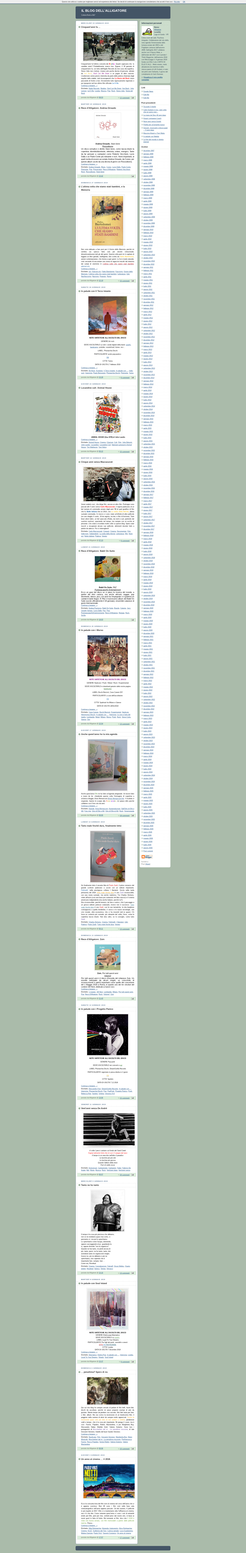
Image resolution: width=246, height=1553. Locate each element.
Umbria (101, 1094)
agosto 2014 (147, 403)
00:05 (101, 815)
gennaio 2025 (148, 788)
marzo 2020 (147, 614)
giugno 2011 (147, 283)
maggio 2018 (148, 545)
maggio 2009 (148, 204)
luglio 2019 (147, 589)
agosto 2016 (147, 479)
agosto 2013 (147, 365)
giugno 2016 (147, 472)
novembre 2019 (149, 602)
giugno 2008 (147, 170)
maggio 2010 (148, 242)
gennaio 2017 (148, 495)
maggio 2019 (148, 583)
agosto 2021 (147, 659)
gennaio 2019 (148, 570)
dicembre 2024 (148, 785)
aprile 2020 (147, 617)
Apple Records (94, 88)
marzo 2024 (147, 756)
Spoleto (95, 1094)
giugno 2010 (147, 245)
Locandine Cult (105, 445)
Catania (123, 608)
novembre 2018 (149, 564)
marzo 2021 (147, 643)
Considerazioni (100, 1266)
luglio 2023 (147, 731)
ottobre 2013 (148, 371)
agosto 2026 (147, 848)
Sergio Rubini (104, 1442)
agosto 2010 (147, 252)
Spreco (97, 1269)
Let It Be (91, 91)
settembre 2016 (149, 482)
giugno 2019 (147, 586)
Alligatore (157, 30)
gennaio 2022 (148, 674)
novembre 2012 (149, 337)
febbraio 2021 (148, 640)
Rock (113, 91)
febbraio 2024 (148, 753)
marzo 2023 (147, 718)
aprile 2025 (147, 797)
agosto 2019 (147, 592)
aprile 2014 (147, 390)
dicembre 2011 (148, 302)
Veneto (104, 536)
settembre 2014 (149, 406)
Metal (97, 717)
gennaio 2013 (148, 343)
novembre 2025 (149, 819)
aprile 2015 (147, 428)
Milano (103, 717)
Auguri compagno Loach (152, 118)
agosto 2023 (147, 734)
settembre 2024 (149, 775)
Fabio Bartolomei (108, 272)
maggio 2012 (148, 318)
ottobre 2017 (148, 523)
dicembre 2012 (148, 340)
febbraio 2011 (148, 270)
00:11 (101, 929)
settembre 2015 (149, 444)
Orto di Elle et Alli (111, 811)
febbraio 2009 (148, 195)
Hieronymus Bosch (88, 715)
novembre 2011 (149, 299)
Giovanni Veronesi (108, 1437)
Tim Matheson (92, 447)
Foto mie (87, 811)
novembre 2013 (149, 375)
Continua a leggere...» (89, 86)
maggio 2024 (148, 763)
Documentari (121, 531)
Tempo (103, 1269)
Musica (103, 91)
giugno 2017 (147, 510)
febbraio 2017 (148, 498)
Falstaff (110, 1266)
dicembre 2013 (148, 378)
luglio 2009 (147, 211)
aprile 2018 (147, 542)
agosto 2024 (147, 772)
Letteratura (121, 274)
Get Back (125, 88)
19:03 (101, 620)
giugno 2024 (147, 766)
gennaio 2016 (148, 457)
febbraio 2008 (148, 157)
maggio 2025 (148, 800)
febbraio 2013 (148, 346)
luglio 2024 (147, 769)
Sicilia (83, 615)
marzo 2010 (147, 236)
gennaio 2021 (148, 636)
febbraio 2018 (148, 535)
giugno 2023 (147, 728)
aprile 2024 (147, 760)
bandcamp (94, 347)
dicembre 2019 (148, 605)
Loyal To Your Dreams (89, 1357)
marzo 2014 (147, 387)
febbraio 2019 (148, 573)
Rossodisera (90, 172)
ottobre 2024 (148, 778)
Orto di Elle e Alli (98, 811)
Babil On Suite (107, 608)
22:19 (101, 280)
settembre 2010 (149, 255)
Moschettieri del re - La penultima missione (105, 1439)
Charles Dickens (95, 922)
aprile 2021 (147, 646)
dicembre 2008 (148, 188)
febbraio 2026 (148, 829)
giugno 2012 (147, 321)
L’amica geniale (113, 1531)
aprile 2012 (147, 315)
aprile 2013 (147, 353)
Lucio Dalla (116, 167)
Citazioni (110, 442)
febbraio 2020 (148, 611)
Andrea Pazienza (95, 608)
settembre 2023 (149, 737)
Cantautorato (102, 1168)
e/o (90, 272)
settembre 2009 (149, 217)
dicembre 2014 (148, 416)
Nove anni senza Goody (152, 121)
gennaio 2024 (148, 750)
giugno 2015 (147, 435)
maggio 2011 (148, 280)
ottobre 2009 (148, 220)
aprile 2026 (147, 835)
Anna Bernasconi (101, 809)
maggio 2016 (148, 469)
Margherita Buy (121, 1437)
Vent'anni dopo (112, 1170)
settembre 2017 (149, 520)
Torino (131, 373)
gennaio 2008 (148, 154)
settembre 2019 (149, 595)
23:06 (101, 1098)
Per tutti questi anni (126, 992)
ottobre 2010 (148, 258)
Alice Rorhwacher (125, 1528)
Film (119, 442)
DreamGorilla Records (110, 1089)
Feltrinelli (112, 922)
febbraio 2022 (148, 677)
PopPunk (110, 1091)
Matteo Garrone (87, 1533)
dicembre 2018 (148, 567)
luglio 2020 (147, 627)
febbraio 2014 (148, 384)
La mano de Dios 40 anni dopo (154, 115)
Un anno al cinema (124, 1533)
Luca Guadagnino (126, 1531)
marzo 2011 (147, 274)
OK (184, 2)
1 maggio (92, 992)
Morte (92, 1170)
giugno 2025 (147, 804)
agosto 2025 (147, 810)
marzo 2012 (147, 312)
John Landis (85, 445)
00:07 (101, 1174)
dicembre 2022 (148, 709)
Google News (148, 91)
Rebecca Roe (86, 1094)
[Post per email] (132, 98)
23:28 (101, 377)
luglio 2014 (147, 400)
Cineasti (106, 531)
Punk (114, 717)
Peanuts (103, 276)
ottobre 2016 (148, 485)
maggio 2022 (148, 687)
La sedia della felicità (107, 534)
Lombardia (90, 717)
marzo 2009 (147, 198)
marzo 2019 (147, 577)
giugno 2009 (147, 207)
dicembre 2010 (148, 264)
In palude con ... (122, 371)
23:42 (101, 176)
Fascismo (119, 272)
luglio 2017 (147, 513)
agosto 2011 (147, 289)
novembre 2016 (149, 488)
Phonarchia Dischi (113, 373)
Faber (119, 1168)
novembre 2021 (149, 668)
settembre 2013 (149, 368)
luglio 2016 (147, 476)
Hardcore (125, 712)
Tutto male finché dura (105, 924)
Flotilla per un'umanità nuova (154, 125)
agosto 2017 (147, 517)
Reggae (121, 613)
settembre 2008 (149, 179)
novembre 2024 (149, 782)
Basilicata (92, 1437)
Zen (88, 719)
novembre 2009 (149, 223)
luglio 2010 (147, 248)
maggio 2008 (148, 166)
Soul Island (109, 1357)
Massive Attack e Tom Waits (154, 133)
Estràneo (99, 371)
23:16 (101, 1273)
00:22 (101, 451)
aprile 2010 (147, 239)
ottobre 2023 (148, 741)
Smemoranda (129, 811)
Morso (108, 717)
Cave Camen (93, 712)
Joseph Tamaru (87, 611)
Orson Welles (119, 1266)
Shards (101, 1357)
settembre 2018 (149, 558)
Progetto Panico (121, 1091)
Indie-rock (84, 534)
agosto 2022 (147, 696)
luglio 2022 (147, 693)
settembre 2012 (149, 331)
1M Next (100, 992)
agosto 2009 (147, 214)
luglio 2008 (147, 173)
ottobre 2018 (148, 561)
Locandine (95, 445)
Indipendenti (93, 534)
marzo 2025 (147, 794)
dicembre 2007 (148, 151)
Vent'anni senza (124, 1170)
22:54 (101, 724)
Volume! (107, 994)
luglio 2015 (147, 438)
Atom (148, 864)
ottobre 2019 (148, 599)
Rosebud (90, 1269)
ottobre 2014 (148, 409)
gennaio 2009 (148, 192)
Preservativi (97, 169)
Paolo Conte (126, 167)
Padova (98, 536)
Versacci (110, 1269)
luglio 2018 (147, 551)
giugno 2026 (147, 842)
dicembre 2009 (148, 226)
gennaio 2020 (148, 608)
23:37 (101, 1361)
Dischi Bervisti (104, 712)
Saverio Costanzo (109, 1533)
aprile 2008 (147, 163)
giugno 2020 (147, 624)
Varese (83, 719)
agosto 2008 (147, 176)
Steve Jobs (120, 91)
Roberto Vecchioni (123, 169)
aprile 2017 (147, 504)
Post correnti (148, 851)
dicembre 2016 (148, 491)
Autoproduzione (114, 809)
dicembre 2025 (148, 823)
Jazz (129, 608)
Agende (91, 809)
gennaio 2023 (148, 712)
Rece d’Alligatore (109, 169)
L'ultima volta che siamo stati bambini (102, 274)
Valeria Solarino (116, 1442)
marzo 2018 (147, 539)
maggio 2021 (148, 649)
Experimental (116, 712)
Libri (128, 274)
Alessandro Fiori (95, 1089)
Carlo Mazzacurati (95, 531)
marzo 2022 (147, 681)
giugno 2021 (147, 652)
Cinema (103, 442)
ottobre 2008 (148, 182)
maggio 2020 (148, 621)
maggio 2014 (148, 394)
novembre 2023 (149, 744)
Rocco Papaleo (92, 1442)
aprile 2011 (147, 277)
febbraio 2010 (148, 233)
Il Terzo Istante (109, 371)
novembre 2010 (149, 261)
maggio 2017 (148, 507)
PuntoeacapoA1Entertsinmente (92, 613)
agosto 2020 (147, 630)
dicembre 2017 (148, 529)
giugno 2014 (147, 397)
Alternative (93, 1355)
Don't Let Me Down (114, 88)
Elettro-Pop (102, 1355)
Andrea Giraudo (94, 167)
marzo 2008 (147, 160)
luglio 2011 (147, 286)
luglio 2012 (147, 324)
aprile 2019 (147, 580)
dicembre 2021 (148, 671)
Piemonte (84, 169)
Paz (104, 611)
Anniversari (93, 1168)
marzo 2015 (147, 425)
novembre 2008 (149, 185)
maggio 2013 (148, 356)
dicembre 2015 (148, 453)
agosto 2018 (147, 554)
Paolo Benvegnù (99, 373)
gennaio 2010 (148, 230)
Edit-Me (146, 95)
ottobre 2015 (148, 447)
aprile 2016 (147, 466)
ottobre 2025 (148, 816)
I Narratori (120, 922)
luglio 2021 (147, 655)
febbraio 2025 (148, 791)
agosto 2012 (147, 327)
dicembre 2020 (148, 633)
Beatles (103, 88)
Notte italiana (89, 536)
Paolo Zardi (92, 924)
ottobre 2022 (148, 703)
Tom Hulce (102, 447)
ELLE (90, 1531)
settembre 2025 (149, 813)
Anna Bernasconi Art (116, 799)
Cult (115, 442)
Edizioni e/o (96, 272)
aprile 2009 (147, 201)
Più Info (177, 2)
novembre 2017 (149, 526)
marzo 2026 (147, 832)
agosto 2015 (147, 441)
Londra (97, 91)
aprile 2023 (147, 722)
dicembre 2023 (148, 747)
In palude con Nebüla (151, 136)
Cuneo (108, 167)
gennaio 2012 (148, 305)
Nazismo (95, 276)
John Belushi (127, 442)
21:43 (101, 998)
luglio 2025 (147, 807)
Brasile (116, 608)
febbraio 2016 (148, 460)
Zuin (112, 994)
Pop (108, 91)
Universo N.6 (110, 1094)
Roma (109, 276)
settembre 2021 (149, 662)
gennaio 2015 (148, 419)
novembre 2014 (149, 413)
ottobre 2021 (148, 665)
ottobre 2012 (148, 334)
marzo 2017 (147, 501)
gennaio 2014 (148, 381)
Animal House (94, 442)
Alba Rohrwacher (95, 1528)
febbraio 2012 (148, 308)
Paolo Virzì (98, 1533)
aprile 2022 (147, 684)
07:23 (101, 540)
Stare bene (100, 172)
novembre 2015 (149, 450)
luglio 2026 (147, 845)
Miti (126, 534)
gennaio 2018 (148, 532)
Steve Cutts (126, 717)
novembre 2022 (149, 706)
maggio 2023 (148, 725)
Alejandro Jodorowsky (110, 1528)
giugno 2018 (147, 548)
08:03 (101, 97)
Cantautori (112, 1168)
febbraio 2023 (148, 715)
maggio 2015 (148, 431)
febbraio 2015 (148, 422)
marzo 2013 (147, 349)
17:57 (101, 1537)
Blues (103, 167)
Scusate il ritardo (149, 107)
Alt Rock (92, 371)
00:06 (101, 1448)
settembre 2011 (149, 293)
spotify (128, 345)
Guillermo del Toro (99, 1531)
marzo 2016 (147, 463)
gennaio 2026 (148, 826)
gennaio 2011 (148, 267)
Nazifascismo (86, 276)
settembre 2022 (149, 700)
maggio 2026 (148, 838)
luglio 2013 (147, 362)
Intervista (88, 373)
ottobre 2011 (147, 296)
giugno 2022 (147, 690)
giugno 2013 (147, 359)
